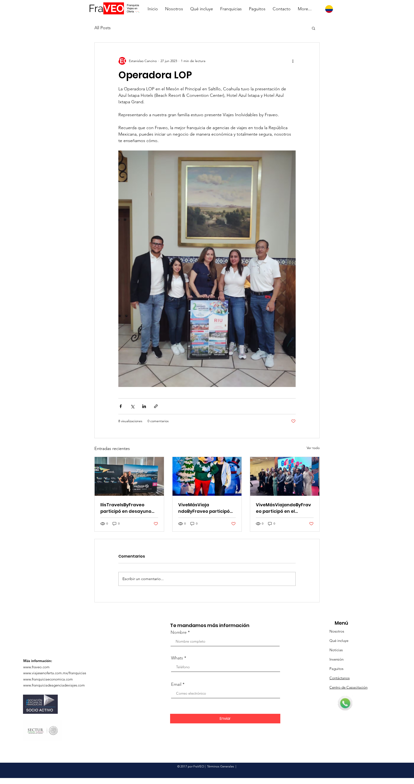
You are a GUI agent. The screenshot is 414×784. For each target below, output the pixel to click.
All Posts (102, 27)
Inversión (336, 659)
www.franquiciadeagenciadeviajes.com (54, 685)
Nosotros (336, 631)
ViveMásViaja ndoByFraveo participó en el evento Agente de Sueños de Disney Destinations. (204, 508)
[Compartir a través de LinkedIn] (144, 406)
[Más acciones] (293, 61)
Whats (177, 658)
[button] (313, 28)
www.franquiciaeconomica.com (48, 679)
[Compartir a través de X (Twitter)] (132, 406)
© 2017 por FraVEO (190, 766)
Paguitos (336, 668)
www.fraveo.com (36, 667)
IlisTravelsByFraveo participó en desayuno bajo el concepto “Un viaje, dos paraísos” (125, 508)
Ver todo (313, 448)
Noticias (336, 650)
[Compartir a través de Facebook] (120, 406)
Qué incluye (338, 640)
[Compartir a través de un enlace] (156, 406)
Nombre (179, 632)
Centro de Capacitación (348, 687)
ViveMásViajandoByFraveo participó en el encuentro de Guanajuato (283, 508)
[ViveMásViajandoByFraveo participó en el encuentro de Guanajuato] (284, 476)
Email (176, 684)
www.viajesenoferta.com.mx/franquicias (54, 673)
